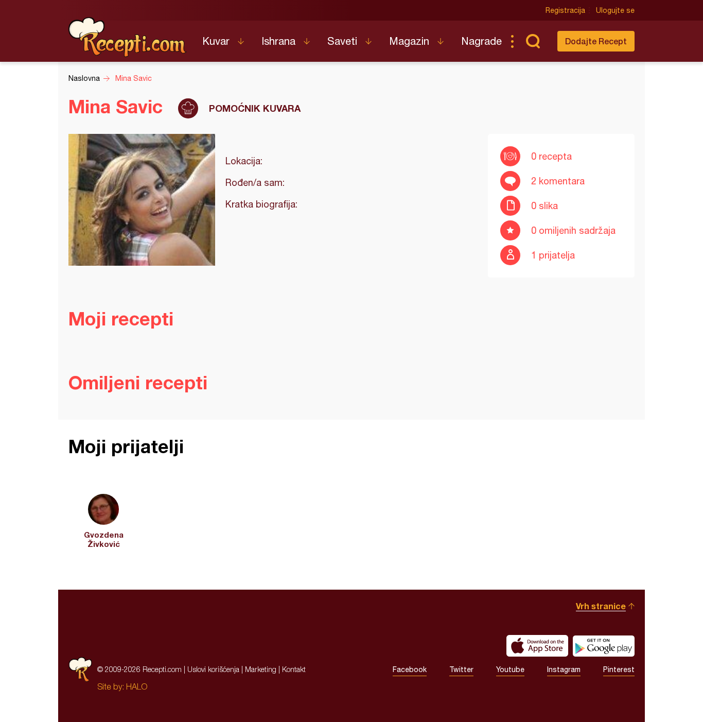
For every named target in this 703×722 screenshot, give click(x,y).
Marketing (260, 669)
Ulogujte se (615, 10)
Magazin (409, 41)
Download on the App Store (537, 646)
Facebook (410, 669)
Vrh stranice (601, 606)
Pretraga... (532, 41)
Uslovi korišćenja (213, 669)
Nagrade (481, 41)
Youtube (510, 669)
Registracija (565, 10)
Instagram (564, 669)
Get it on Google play (604, 646)
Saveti (342, 41)
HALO (136, 686)
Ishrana (278, 41)
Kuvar (216, 41)
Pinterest (619, 669)
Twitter (461, 669)
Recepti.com (127, 37)
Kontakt (294, 669)
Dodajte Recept (596, 41)
